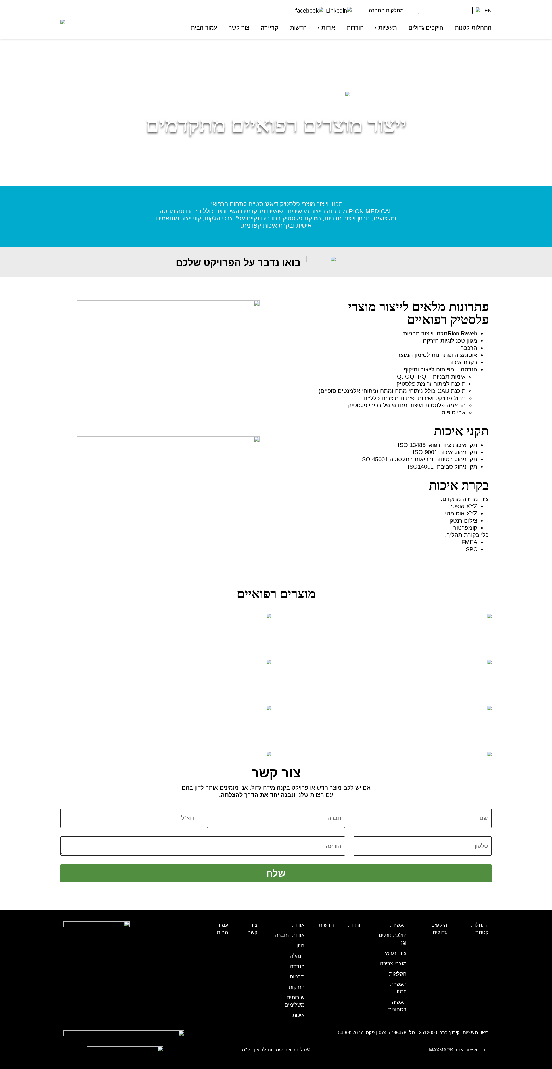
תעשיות (387, 27)
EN (488, 11)
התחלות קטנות (473, 27)
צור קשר (239, 27)
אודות (328, 27)
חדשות (298, 27)
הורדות (355, 27)
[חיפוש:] (445, 12)
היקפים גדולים (426, 27)
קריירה (270, 27)
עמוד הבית (204, 27)
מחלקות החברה (386, 11)
